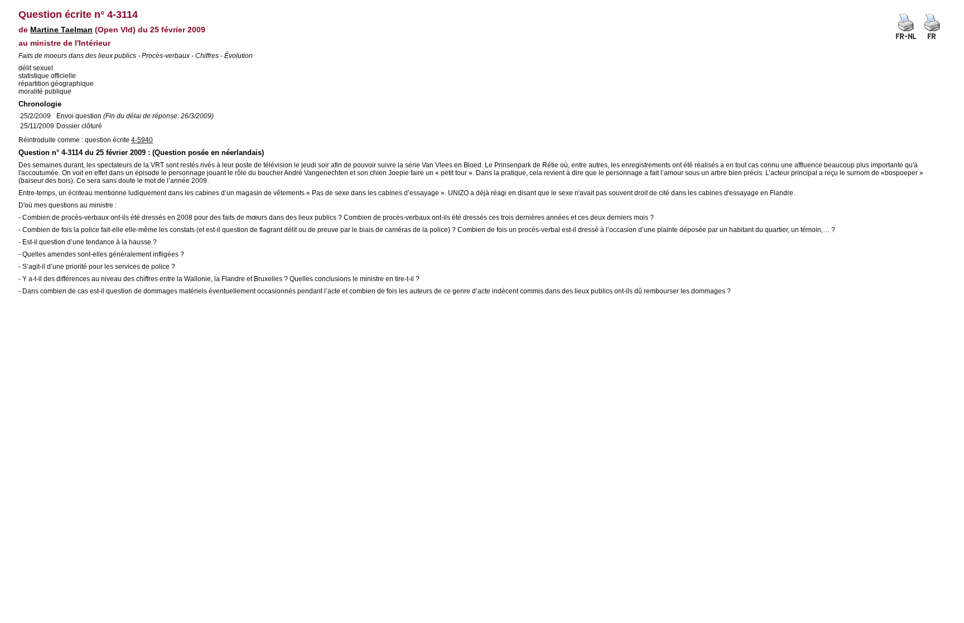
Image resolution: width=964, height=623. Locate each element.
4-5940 (142, 140)
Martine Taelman (61, 29)
